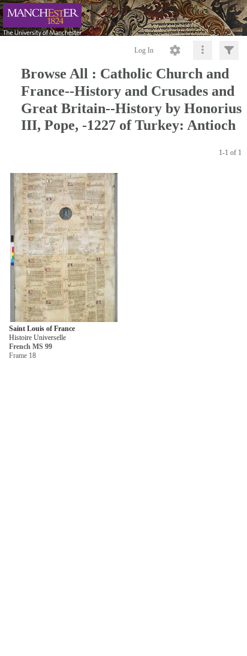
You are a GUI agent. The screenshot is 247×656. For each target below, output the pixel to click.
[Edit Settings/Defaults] (175, 50)
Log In (143, 50)
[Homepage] (123, 18)
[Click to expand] (229, 50)
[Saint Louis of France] (64, 248)
